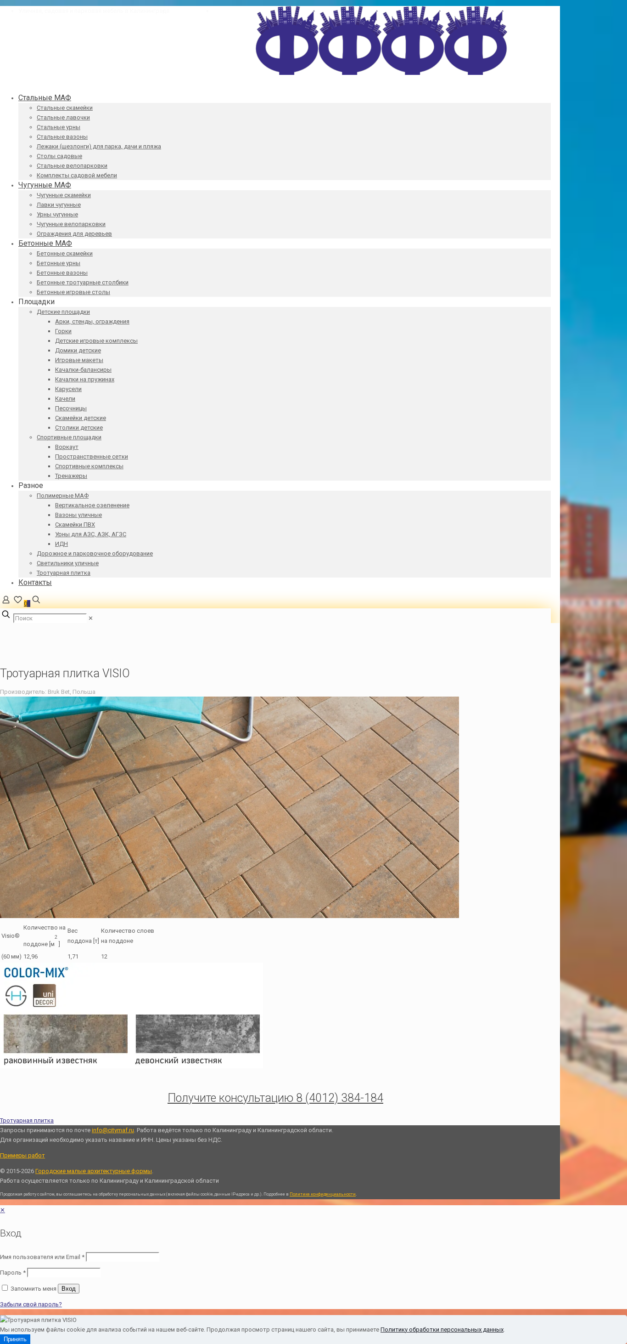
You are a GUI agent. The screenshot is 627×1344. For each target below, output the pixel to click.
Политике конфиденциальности (323, 1194)
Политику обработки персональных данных (442, 1329)
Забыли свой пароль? (31, 1304)
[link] (90, 618)
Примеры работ (22, 1155)
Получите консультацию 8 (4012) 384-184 (275, 1098)
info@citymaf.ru (234, 10)
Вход (69, 1288)
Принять (15, 1339)
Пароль (13, 1272)
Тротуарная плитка (27, 1120)
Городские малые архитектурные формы (93, 1171)
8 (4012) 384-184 (191, 10)
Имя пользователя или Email (42, 1256)
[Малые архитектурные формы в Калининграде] (381, 72)
